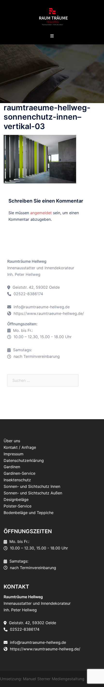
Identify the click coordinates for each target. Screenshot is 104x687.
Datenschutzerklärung (24, 460)
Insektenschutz (17, 479)
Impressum (13, 453)
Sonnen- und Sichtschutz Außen (33, 493)
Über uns (12, 440)
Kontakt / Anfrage (20, 447)
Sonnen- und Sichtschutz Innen (32, 486)
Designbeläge (16, 499)
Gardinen (12, 466)
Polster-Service (17, 506)
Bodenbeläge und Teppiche (28, 512)
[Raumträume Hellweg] (52, 16)
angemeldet (41, 212)
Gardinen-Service (19, 473)
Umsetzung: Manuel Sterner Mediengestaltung (42, 678)
